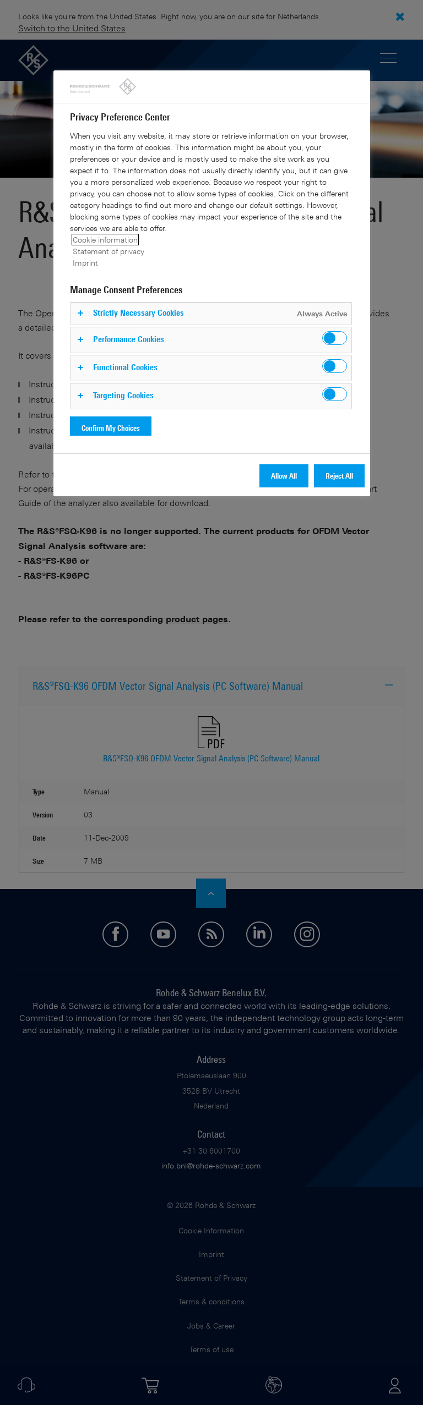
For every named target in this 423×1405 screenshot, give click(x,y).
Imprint (85, 262)
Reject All (339, 475)
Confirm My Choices (111, 427)
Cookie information (105, 239)
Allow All (284, 475)
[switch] (334, 338)
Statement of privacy (108, 251)
